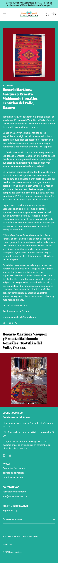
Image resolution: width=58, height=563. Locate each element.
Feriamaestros (15, 552)
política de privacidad (14, 472)
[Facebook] (4, 455)
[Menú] (4, 15)
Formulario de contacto (15, 491)
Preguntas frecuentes (14, 468)
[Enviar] (54, 519)
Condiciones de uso (13, 477)
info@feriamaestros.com (15, 496)
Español (6, 544)
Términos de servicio (30, 536)
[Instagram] (10, 455)
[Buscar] (48, 15)
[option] (29, 380)
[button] (24, 403)
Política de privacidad (12, 536)
